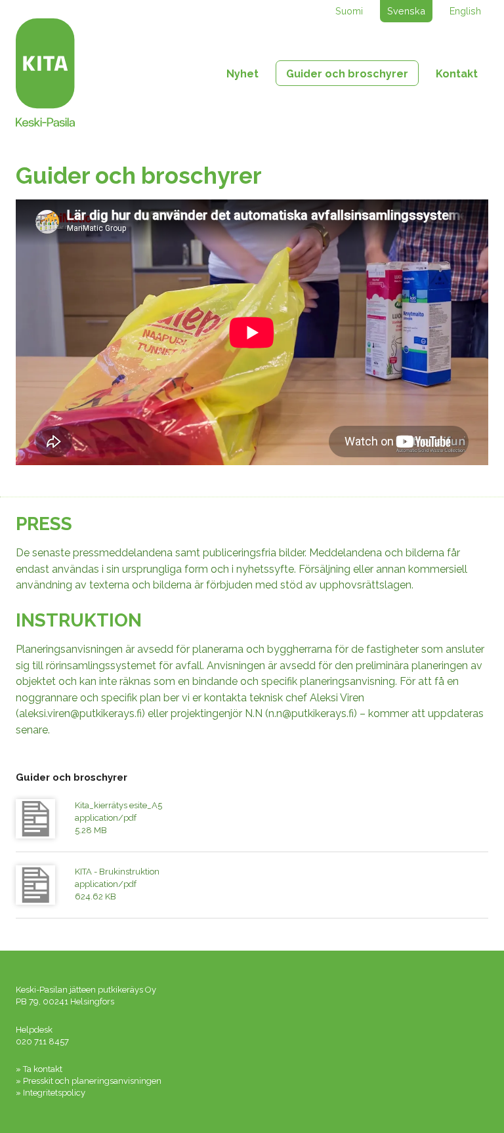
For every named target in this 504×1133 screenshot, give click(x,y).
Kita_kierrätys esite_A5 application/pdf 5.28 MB (118, 817)
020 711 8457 (42, 1041)
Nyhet (242, 74)
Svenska (406, 10)
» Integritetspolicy (50, 1093)
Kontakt (457, 74)
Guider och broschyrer (347, 74)
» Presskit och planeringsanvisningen (88, 1081)
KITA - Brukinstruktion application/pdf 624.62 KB (117, 884)
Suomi (349, 10)
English (465, 10)
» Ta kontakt (39, 1069)
